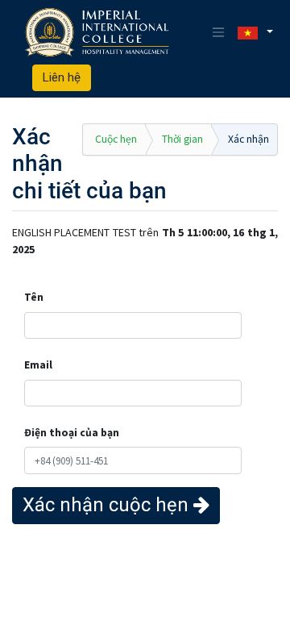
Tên (34, 297)
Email (38, 365)
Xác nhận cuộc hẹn (108, 505)
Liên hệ (62, 77)
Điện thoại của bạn (71, 432)
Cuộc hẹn (116, 139)
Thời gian (182, 139)
